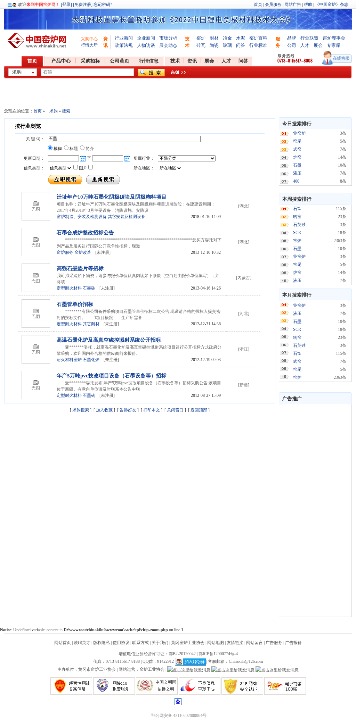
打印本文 (151, 410)
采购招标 (90, 61)
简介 (89, 148)
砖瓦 (200, 45)
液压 (297, 173)
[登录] (66, 4)
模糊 (57, 148)
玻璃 (227, 45)
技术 (175, 61)
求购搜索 (80, 410)
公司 (291, 45)
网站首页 (62, 642)
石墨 (297, 165)
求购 (53, 111)
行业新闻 (124, 38)
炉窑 (297, 157)
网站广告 (292, 4)
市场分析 (168, 38)
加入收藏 (104, 410)
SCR (297, 232)
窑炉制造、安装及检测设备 (82, 216)
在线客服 (337, 58)
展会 (318, 45)
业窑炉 (299, 133)
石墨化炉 (91, 359)
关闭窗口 (175, 410)
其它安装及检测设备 (126, 216)
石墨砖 (89, 288)
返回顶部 (199, 410)
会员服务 (273, 4)
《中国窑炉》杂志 (331, 4)
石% (297, 208)
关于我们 (160, 642)
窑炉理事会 (334, 38)
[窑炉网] (38, 40)
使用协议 (121, 642)
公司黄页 (119, 61)
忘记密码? (103, 4)
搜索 (65, 111)
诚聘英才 (82, 642)
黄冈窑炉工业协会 (187, 642)
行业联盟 (309, 38)
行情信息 (149, 61)
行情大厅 (89, 45)
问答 (240, 45)
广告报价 (293, 642)
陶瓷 (214, 45)
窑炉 (200, 38)
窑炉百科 (258, 38)
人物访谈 (146, 45)
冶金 (227, 38)
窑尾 (297, 141)
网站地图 (215, 642)
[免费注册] (82, 4)
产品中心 (61, 61)
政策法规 (124, 45)
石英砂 (299, 224)
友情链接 (235, 642)
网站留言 (254, 642)
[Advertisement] (315, 510)
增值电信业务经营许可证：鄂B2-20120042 (157, 653)
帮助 (308, 4)
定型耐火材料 (69, 288)
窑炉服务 (65, 252)
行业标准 (258, 45)
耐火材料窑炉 (69, 359)
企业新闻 (146, 38)
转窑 (297, 216)
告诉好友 (128, 410)
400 (296, 181)
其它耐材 (91, 324)
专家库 (333, 45)
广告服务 (274, 642)
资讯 (192, 61)
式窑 (297, 149)
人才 (304, 45)
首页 (258, 4)
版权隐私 (101, 642)
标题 (73, 148)
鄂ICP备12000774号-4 (218, 653)
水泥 (240, 38)
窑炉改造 (82, 252)
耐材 (214, 38)
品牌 (291, 38)
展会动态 (168, 45)
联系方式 (140, 642)
